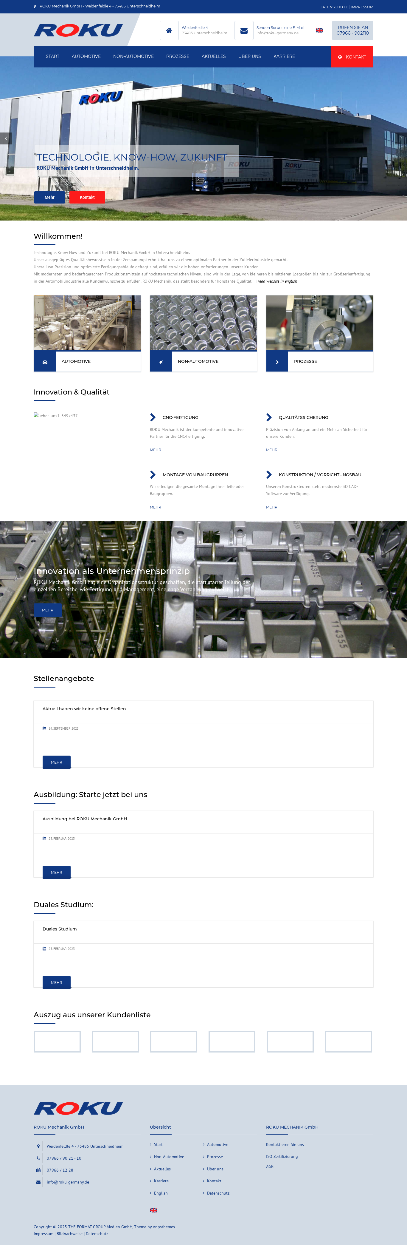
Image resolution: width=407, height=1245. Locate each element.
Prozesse (177, 56)
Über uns (249, 56)
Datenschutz (218, 1193)
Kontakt (355, 57)
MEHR (47, 610)
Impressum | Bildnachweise (58, 1233)
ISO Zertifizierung (282, 1156)
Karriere (284, 56)
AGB (270, 1166)
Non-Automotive (133, 56)
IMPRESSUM (362, 7)
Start (52, 56)
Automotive (86, 56)
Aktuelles (214, 56)
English (161, 1193)
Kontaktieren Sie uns (285, 1144)
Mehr (155, 450)
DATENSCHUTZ (333, 7)
